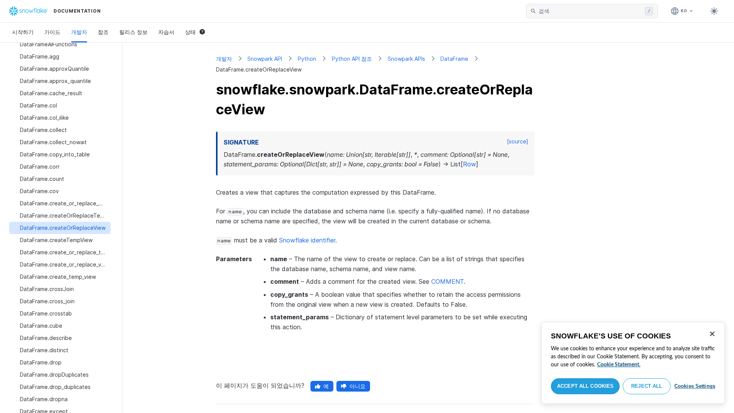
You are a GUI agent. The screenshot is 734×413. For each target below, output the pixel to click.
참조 (103, 32)
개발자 (79, 32)
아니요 (357, 386)
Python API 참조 (352, 58)
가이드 (52, 32)
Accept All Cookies (585, 386)
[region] (633, 363)
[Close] (712, 333)
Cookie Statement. (618, 364)
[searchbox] (590, 11)
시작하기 (23, 32)
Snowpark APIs (406, 58)
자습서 (166, 32)
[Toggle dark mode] (714, 11)
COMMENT (447, 281)
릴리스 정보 (133, 32)
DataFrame (454, 58)
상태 (190, 32)
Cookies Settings (694, 386)
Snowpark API (264, 58)
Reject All (646, 386)
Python (307, 58)
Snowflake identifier (307, 240)
